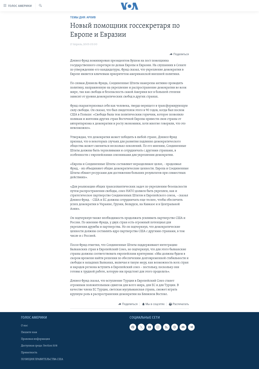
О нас (24, 325)
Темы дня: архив (83, 17)
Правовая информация (35, 339)
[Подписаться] (183, 327)
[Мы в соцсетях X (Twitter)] (141, 327)
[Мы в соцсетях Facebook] (133, 327)
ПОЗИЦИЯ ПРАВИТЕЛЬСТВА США (42, 359)
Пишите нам (29, 332)
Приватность (29, 352)
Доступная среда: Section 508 (39, 346)
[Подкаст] (174, 327)
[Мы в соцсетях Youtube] (149, 327)
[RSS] (166, 327)
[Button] (179, 54)
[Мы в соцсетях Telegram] (191, 327)
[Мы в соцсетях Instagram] (158, 327)
